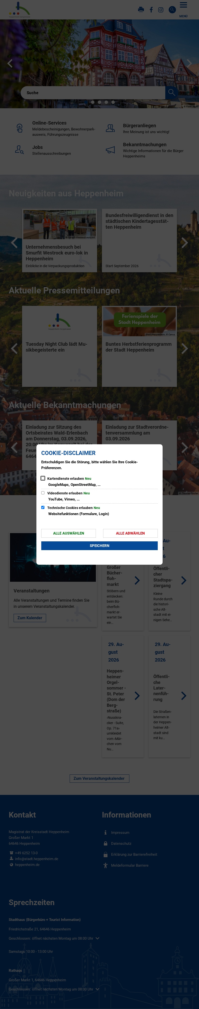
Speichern (99, 546)
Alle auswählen (68, 533)
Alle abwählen (130, 533)
